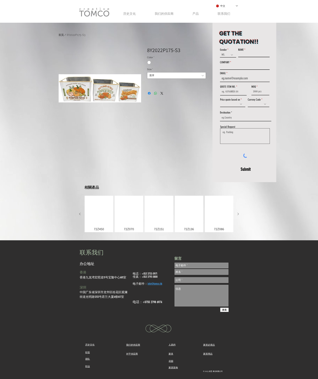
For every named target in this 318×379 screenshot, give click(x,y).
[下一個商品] (238, 214)
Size (150, 69)
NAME (241, 49)
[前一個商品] (80, 214)
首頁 (61, 34)
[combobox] (176, 75)
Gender (223, 49)
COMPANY (224, 62)
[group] (159, 214)
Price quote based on (230, 99)
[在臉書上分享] (149, 93)
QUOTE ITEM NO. (228, 86)
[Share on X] (162, 93)
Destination (225, 112)
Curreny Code (254, 99)
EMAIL (223, 73)
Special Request (227, 126)
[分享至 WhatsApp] (156, 93)
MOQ (253, 86)
